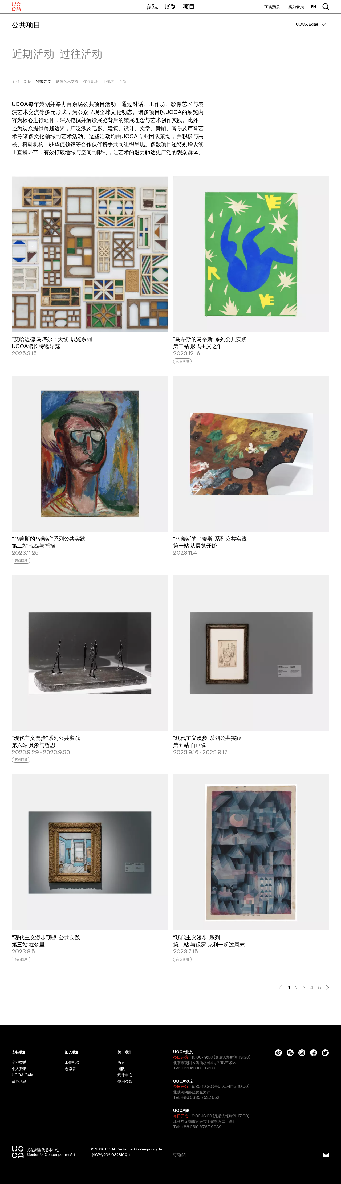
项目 (189, 6)
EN (313, 7)
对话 (27, 81)
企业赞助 (19, 1062)
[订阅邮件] (326, 1155)
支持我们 (19, 1052)
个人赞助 (19, 1069)
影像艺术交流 (67, 81)
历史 (121, 1062)
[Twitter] (325, 1053)
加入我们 (72, 1052)
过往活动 (81, 53)
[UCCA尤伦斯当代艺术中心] (16, 6)
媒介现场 (90, 81)
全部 (15, 81)
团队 (121, 1069)
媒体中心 (124, 1075)
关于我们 (124, 1052)
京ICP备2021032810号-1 (110, 1155)
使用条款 (124, 1081)
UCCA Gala (22, 1075)
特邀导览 (43, 81)
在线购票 (272, 7)
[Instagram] (302, 1053)
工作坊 (108, 81)
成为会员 (296, 7)
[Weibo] (278, 1053)
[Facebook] (313, 1053)
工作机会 (72, 1062)
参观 (152, 6)
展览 (170, 6)
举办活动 (19, 1081)
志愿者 (70, 1069)
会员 (122, 81)
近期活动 (33, 53)
